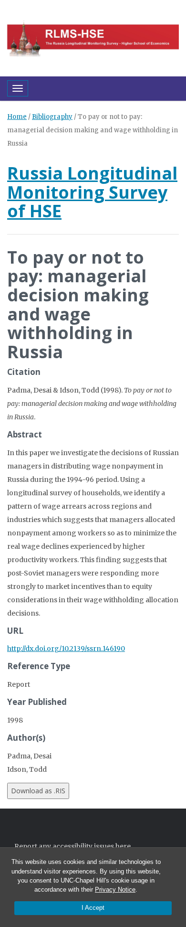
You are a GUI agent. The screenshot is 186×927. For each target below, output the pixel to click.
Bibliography (52, 117)
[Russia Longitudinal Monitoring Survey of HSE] (93, 37)
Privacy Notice (115, 889)
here (123, 846)
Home (17, 117)
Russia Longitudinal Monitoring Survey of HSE (92, 192)
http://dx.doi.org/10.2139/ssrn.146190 (66, 648)
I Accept (93, 907)
